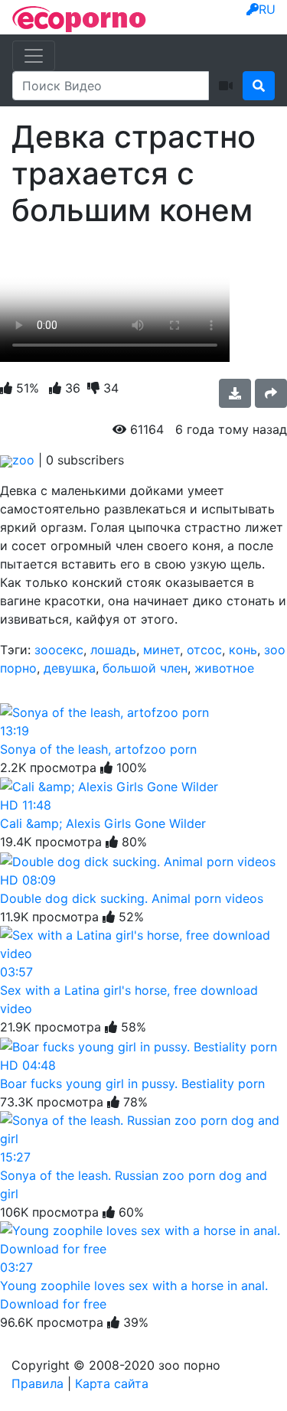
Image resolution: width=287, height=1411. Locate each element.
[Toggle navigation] (33, 56)
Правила (37, 1383)
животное (224, 668)
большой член (145, 668)
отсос (204, 649)
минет (161, 649)
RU (267, 9)
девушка (70, 668)
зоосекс (58, 649)
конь (243, 649)
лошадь (113, 649)
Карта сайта (111, 1383)
